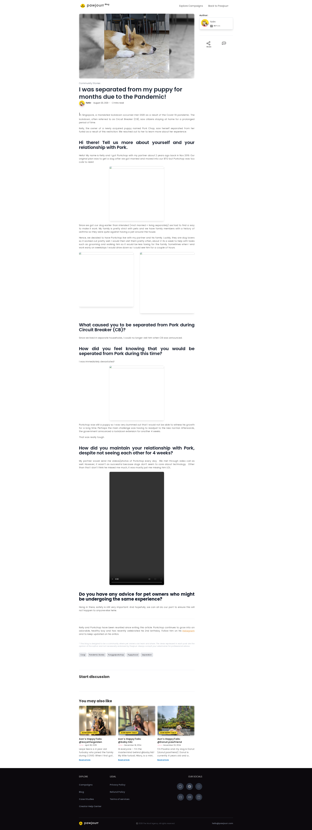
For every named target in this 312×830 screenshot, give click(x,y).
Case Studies (86, 799)
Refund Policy (117, 791)
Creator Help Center (90, 806)
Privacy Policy (117, 784)
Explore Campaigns (191, 6)
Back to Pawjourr (218, 6)
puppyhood (133, 655)
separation (147, 655)
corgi (82, 655)
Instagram (188, 630)
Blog (107, 4)
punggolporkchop (116, 655)
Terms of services (119, 799)
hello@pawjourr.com (222, 823)
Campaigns (86, 784)
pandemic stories (96, 655)
